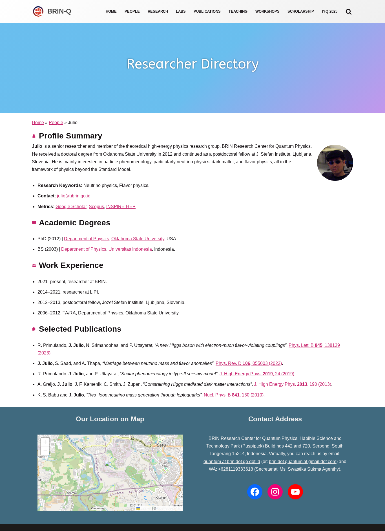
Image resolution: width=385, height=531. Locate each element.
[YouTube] (295, 491)
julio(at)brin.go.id (73, 195)
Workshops (267, 11)
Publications (207, 11)
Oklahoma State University (137, 238)
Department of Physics (86, 238)
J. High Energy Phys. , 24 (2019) (257, 373)
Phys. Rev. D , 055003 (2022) (249, 363)
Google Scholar (71, 206)
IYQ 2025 (329, 11)
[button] (108, 467)
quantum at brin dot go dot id (231, 461)
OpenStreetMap (169, 508)
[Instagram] (275, 491)
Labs (181, 11)
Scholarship (300, 11)
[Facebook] (254, 491)
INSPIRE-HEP (121, 206)
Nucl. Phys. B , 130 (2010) (234, 395)
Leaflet (145, 508)
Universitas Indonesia (130, 249)
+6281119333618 (235, 469)
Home (111, 11)
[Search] (349, 11)
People (132, 11)
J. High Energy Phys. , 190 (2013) (292, 384)
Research (158, 11)
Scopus (96, 206)
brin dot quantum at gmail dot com (302, 461)
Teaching (238, 11)
